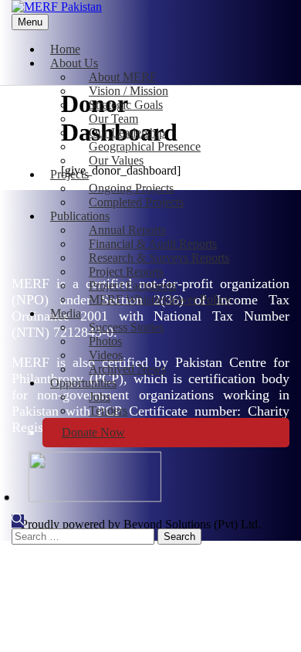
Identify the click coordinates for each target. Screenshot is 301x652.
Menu (30, 22)
